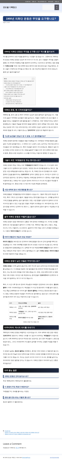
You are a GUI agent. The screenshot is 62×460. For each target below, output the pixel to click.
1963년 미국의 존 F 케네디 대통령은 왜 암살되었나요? (18, 434)
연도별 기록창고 (10, 7)
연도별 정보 (27, 1)
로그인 (18, 447)
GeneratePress (26, 457)
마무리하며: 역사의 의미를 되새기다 (13, 96)
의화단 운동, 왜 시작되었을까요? (12, 83)
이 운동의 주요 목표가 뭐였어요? (13, 101)
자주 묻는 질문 (7, 98)
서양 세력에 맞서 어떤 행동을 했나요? (15, 88)
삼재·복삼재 (50, 1)
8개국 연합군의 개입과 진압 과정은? (14, 92)
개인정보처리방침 (54, 457)
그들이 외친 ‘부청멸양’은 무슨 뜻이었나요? (14, 87)
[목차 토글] (32, 79)
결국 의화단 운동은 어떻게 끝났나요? (13, 90)
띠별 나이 (34, 1)
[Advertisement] (31, 36)
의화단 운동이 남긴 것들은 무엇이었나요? (14, 94)
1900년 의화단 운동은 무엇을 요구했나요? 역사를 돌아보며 (19, 81)
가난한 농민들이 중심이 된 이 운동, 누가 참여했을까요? (19, 84)
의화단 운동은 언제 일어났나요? (13, 100)
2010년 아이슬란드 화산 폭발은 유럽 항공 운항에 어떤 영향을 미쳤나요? (22, 432)
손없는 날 (57, 1)
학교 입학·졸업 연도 (42, 1)
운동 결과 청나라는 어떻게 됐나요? (14, 103)
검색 (56, 7)
